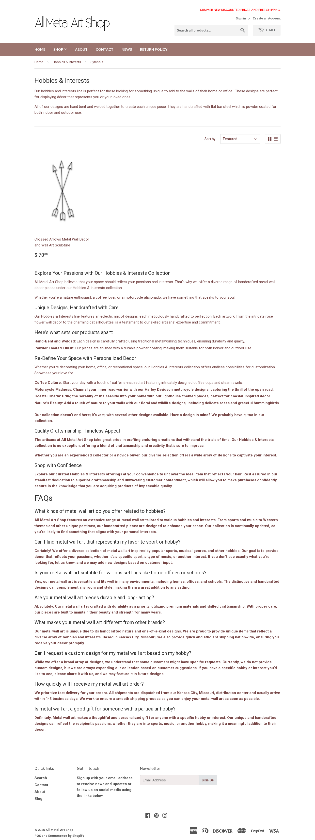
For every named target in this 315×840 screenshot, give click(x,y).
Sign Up (208, 780)
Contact (41, 785)
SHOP (58, 49)
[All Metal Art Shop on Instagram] (164, 816)
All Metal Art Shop (59, 830)
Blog (38, 798)
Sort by (210, 139)
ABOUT (81, 49)
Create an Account (267, 18)
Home (38, 62)
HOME (39, 49)
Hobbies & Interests (67, 62)
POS (37, 836)
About (39, 792)
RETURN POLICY (153, 49)
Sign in (241, 18)
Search (40, 778)
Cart (270, 30)
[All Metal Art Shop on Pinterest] (156, 816)
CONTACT (104, 49)
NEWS (127, 49)
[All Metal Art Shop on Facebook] (147, 816)
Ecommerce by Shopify (66, 836)
